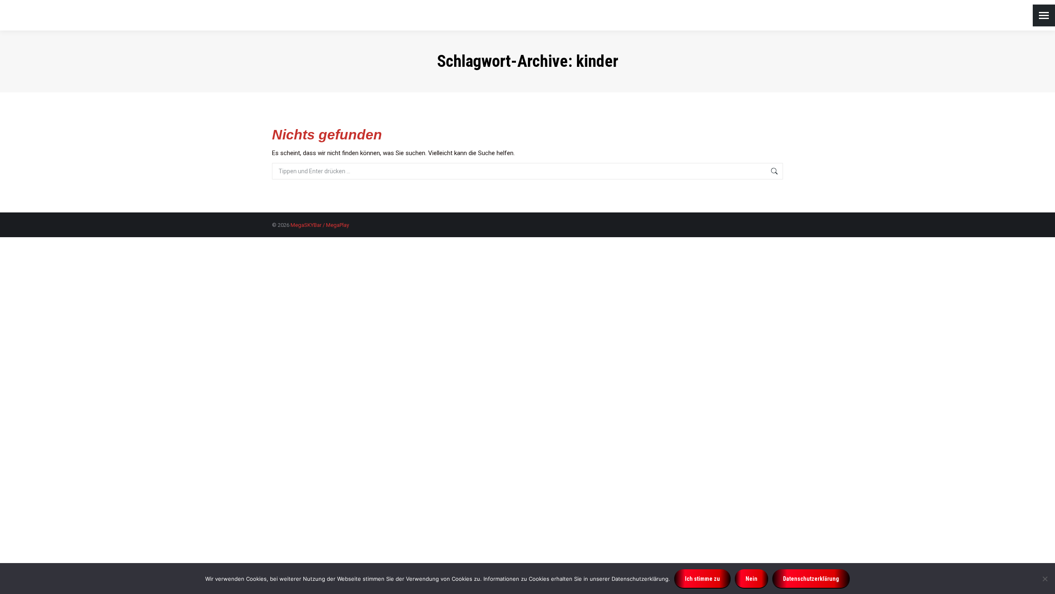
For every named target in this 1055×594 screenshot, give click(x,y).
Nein (751, 578)
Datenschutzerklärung (811, 578)
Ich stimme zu (702, 578)
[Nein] (1045, 579)
